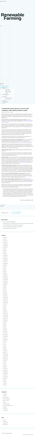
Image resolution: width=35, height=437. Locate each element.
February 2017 (5, 350)
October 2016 (5, 357)
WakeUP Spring (7, 89)
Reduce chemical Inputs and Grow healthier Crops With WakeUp (12, 226)
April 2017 (4, 347)
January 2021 (5, 276)
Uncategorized (5, 410)
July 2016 (4, 362)
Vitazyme (6, 93)
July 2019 (4, 305)
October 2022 (5, 247)
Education (4, 395)
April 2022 (4, 252)
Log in (4, 419)
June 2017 (4, 344)
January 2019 (5, 313)
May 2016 (4, 363)
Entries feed (5, 421)
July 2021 (4, 266)
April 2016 (4, 365)
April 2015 (4, 383)
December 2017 (5, 334)
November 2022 (5, 245)
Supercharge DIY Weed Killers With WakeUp (10, 228)
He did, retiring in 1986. (21, 162)
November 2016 (5, 355)
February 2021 (5, 274)
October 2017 (5, 337)
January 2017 (5, 352)
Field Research (5, 96)
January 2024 (5, 242)
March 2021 (5, 273)
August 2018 (5, 321)
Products (4, 88)
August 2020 (5, 284)
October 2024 (5, 240)
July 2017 (4, 342)
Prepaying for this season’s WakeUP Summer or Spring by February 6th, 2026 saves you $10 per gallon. (18, 223)
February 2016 (5, 368)
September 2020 (5, 282)
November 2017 (5, 336)
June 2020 (4, 287)
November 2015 (5, 373)
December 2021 (5, 258)
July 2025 (4, 239)
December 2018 (5, 315)
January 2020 (5, 295)
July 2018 (4, 323)
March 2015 (5, 384)
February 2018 (5, 331)
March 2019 (5, 310)
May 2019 (4, 308)
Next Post (2, 206)
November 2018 (5, 316)
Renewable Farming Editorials (7, 405)
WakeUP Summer (7, 90)
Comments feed (5, 422)
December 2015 (5, 371)
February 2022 (5, 255)
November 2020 (5, 279)
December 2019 (5, 297)
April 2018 (4, 328)
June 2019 (4, 307)
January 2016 (5, 370)
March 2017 (5, 349)
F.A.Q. (6, 95)
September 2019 (5, 302)
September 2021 (5, 263)
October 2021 (5, 261)
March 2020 (5, 292)
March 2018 (5, 329)
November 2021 (5, 260)
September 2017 (5, 339)
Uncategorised (5, 408)
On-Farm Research (8, 99)
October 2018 (5, 318)
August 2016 (5, 360)
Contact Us (4, 100)
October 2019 (5, 300)
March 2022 (5, 253)
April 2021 (4, 271)
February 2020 (5, 294)
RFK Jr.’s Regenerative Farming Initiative (9, 221)
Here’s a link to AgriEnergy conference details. (25, 142)
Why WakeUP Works (6, 94)
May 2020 (4, 289)
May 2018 (4, 326)
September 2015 (5, 376)
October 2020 (5, 281)
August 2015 (5, 378)
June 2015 (4, 381)
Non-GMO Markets (5, 101)
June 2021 (4, 268)
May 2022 (4, 250)
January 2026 (5, 237)
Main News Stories (4, 112)
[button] (18, 88)
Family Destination (6, 397)
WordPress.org (5, 424)
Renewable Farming (3, 1)
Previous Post (2, 205)
